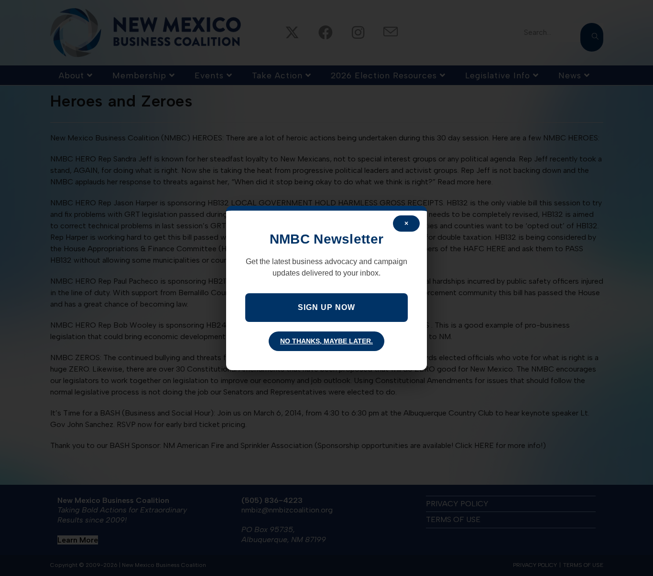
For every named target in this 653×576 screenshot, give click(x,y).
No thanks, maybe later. (326, 341)
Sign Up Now (326, 307)
